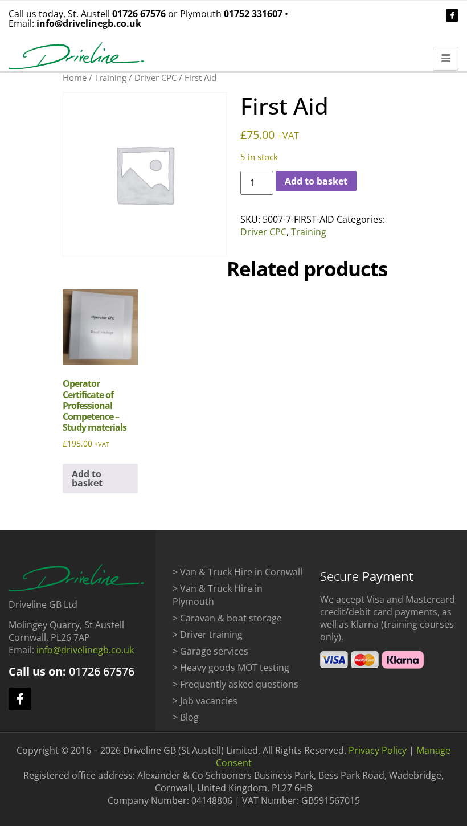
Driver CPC (155, 77)
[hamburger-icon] (445, 59)
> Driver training (208, 634)
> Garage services (210, 651)
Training (110, 77)
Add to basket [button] (87, 478)
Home (75, 77)
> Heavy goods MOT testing (231, 667)
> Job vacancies (205, 700)
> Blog (186, 717)
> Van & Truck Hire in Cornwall (237, 572)
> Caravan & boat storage (227, 618)
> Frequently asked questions (235, 684)
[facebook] (452, 15)
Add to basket (316, 181)
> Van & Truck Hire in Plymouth (218, 595)
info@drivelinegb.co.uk (88, 23)
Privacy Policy (378, 750)
